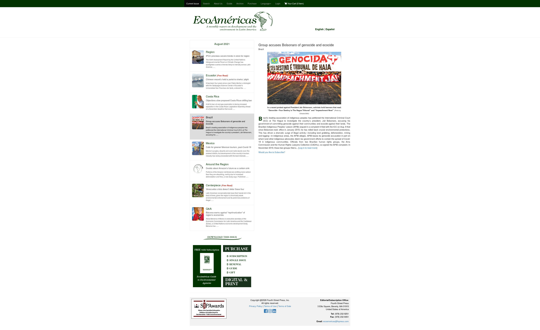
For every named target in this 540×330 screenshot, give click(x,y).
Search (206, 3)
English (319, 29)
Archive (239, 3)
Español (330, 29)
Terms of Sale (284, 306)
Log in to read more (308, 147)
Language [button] (265, 3)
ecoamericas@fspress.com (336, 321)
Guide (229, 3)
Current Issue (192, 3)
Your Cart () (295, 3)
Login (277, 3)
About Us (218, 3)
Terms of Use (270, 306)
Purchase (252, 3)
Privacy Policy (255, 306)
